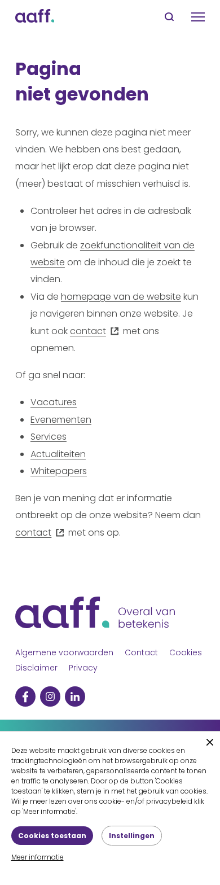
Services (48, 436)
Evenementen (60, 419)
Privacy (83, 667)
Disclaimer (36, 667)
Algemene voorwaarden (64, 652)
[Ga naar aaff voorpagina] (34, 16)
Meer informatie (37, 857)
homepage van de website (121, 296)
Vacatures (53, 402)
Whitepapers (58, 471)
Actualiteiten (58, 454)
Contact (141, 652)
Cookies (185, 652)
